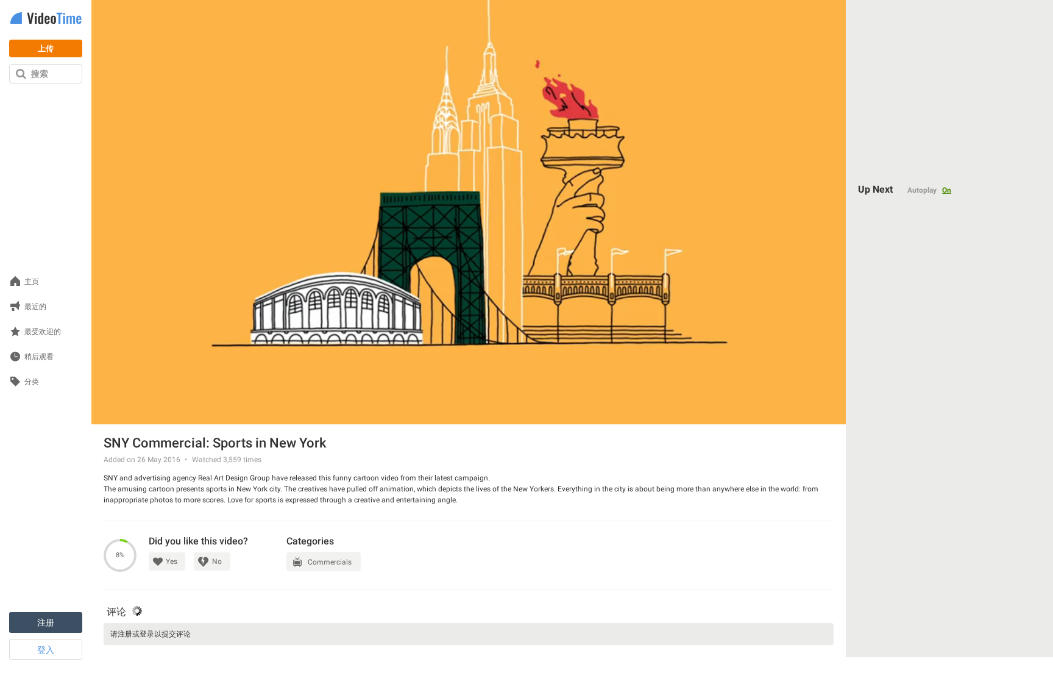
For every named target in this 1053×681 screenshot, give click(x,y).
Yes (171, 561)
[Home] (45, 19)
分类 (31, 382)
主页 (31, 282)
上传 (46, 48)
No (217, 561)
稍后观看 (39, 357)
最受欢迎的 (42, 332)
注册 (45, 622)
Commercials (330, 562)
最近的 (35, 307)
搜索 (39, 74)
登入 (45, 650)
